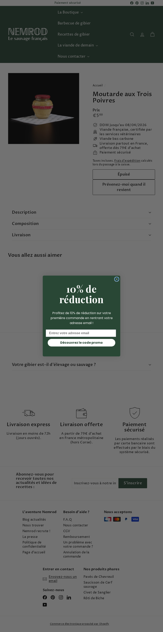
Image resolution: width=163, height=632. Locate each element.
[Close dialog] (117, 279)
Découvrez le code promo (81, 342)
